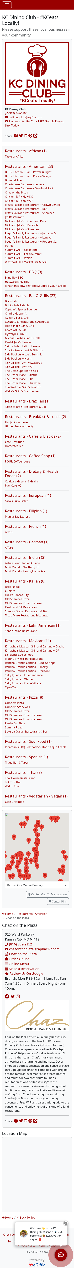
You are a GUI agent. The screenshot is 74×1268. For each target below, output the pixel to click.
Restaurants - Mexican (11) (28, 640)
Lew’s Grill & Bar (15, 330)
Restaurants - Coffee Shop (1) (30, 455)
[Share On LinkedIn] (25, 135)
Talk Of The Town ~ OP (19, 367)
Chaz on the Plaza (16, 192)
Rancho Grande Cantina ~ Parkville (27, 671)
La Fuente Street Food (19, 655)
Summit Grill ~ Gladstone (21, 250)
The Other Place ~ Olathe (21, 375)
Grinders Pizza (14, 703)
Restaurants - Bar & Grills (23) (30, 295)
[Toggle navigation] (7, 4)
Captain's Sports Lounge (21, 309)
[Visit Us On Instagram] (18, 996)
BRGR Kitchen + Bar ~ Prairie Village (28, 176)
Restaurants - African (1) (26, 150)
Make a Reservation (23, 968)
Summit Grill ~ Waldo (18, 258)
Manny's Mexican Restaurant (24, 659)
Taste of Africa (14, 156)
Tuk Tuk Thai (13, 782)
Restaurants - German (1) (27, 541)
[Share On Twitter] (21, 135)
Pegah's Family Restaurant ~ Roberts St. (31, 241)
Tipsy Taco (11, 687)
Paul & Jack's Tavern (18, 342)
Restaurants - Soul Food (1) (28, 741)
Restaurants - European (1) (28, 495)
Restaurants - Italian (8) (25, 581)
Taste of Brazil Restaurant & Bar (25, 407)
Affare (9, 547)
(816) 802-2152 (20, 944)
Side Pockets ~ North (18, 358)
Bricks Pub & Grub (17, 305)
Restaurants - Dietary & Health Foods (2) (31, 473)
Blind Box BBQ (14, 277)
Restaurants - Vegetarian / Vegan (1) (36, 796)
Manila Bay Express (17, 516)
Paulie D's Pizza (15, 723)
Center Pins (59, 901)
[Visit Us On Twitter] (12, 996)
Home (8, 914)
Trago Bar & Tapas (17, 762)
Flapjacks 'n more (16, 422)
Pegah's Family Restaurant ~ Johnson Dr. (31, 233)
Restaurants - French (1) (25, 526)
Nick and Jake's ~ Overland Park (25, 221)
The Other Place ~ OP (19, 379)
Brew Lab (11, 301)
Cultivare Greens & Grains (22, 481)
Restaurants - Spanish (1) (26, 756)
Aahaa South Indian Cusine (22, 563)
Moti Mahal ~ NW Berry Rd (22, 567)
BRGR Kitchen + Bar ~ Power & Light (28, 172)
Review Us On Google (26, 973)
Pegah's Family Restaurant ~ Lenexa (28, 237)
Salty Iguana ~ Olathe (19, 679)
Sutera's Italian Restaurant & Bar (26, 611)
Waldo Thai (12, 786)
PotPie (9, 246)
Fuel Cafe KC (13, 485)
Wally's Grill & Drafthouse (22, 391)
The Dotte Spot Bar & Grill (22, 371)
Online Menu (18, 963)
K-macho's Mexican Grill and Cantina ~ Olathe (34, 646)
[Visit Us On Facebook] (7, 996)
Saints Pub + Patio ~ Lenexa (22, 346)
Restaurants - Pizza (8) (24, 697)
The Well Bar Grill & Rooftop (23, 387)
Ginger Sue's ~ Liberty (19, 426)
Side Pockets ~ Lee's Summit (23, 354)
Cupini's (10, 591)
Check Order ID (13, 1234)
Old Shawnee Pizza (17, 599)
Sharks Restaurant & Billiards (24, 350)
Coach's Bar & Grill (17, 317)
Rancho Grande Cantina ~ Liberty (26, 667)
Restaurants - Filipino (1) (26, 510)
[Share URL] (35, 135)
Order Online (18, 959)
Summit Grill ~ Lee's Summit (23, 254)
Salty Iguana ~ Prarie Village (23, 683)
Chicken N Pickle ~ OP (19, 201)
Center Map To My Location (48, 894)
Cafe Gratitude (14, 442)
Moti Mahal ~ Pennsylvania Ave (25, 571)
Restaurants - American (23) (29, 166)
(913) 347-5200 (17, 113)
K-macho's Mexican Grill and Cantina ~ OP (32, 650)
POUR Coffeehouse (17, 461)
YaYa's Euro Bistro (16, 501)
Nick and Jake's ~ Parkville (21, 225)
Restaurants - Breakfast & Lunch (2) (35, 416)
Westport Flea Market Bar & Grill (26, 262)
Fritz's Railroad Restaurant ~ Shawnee (29, 213)
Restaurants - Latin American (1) (33, 625)
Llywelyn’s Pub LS (16, 334)
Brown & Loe (13, 180)
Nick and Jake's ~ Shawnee (22, 229)
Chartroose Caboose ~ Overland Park (29, 188)
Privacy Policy (26, 1245)
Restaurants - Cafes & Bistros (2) (33, 436)
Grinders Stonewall (17, 707)
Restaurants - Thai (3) (23, 772)
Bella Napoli (12, 587)
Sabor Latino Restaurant (21, 631)
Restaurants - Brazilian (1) (27, 401)
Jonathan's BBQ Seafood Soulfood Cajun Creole (35, 286)
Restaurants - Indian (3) (25, 557)
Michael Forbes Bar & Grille (22, 338)
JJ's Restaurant (14, 217)
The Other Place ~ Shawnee (23, 383)
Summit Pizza (14, 727)
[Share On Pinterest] (30, 135)
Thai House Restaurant (20, 778)
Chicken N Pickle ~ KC (19, 196)
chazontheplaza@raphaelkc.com (34, 949)
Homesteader (14, 446)
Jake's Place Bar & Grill (19, 326)
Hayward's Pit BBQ (17, 282)
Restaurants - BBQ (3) (23, 271)
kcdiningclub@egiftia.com (25, 117)
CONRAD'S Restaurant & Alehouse (27, 322)
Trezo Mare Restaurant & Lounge (26, 615)
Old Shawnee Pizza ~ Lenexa (23, 603)
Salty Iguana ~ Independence (24, 675)
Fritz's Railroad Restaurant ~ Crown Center (32, 205)
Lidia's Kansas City (17, 595)
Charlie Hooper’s (16, 313)
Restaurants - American (32, 914)
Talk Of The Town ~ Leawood (23, 362)
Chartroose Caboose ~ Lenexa (24, 184)
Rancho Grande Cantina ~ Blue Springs (30, 663)
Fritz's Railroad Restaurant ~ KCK (26, 209)
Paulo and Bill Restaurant (21, 607)
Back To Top (27, 1217)
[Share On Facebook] (16, 135)
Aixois (9, 532)
